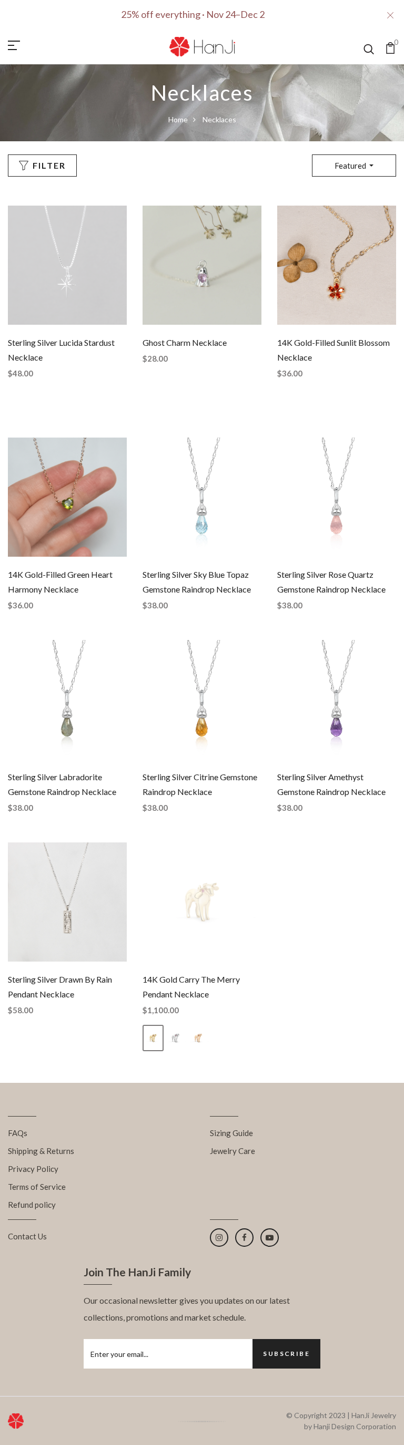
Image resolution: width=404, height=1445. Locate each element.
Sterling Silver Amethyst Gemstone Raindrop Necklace (331, 784)
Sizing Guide (231, 1133)
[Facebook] (244, 1237)
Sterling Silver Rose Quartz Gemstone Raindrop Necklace (331, 581)
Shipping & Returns (41, 1151)
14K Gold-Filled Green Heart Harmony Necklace (60, 581)
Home (178, 119)
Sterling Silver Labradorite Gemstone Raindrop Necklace (62, 784)
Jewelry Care (232, 1151)
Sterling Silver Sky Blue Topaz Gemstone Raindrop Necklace (197, 581)
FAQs (17, 1133)
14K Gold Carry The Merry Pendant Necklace (191, 986)
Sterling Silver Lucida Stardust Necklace (61, 349)
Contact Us (27, 1236)
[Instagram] (219, 1237)
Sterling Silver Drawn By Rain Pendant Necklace (60, 986)
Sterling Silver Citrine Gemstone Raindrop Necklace (200, 784)
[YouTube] (269, 1237)
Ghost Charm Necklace (185, 342)
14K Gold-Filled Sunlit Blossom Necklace (333, 349)
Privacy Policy (33, 1169)
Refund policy (32, 1204)
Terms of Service (37, 1186)
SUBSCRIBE (286, 1353)
